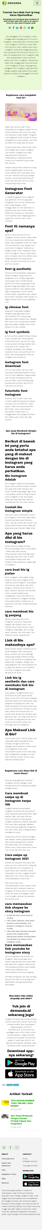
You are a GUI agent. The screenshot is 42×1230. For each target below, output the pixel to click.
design (9, 1085)
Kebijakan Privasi (9, 1174)
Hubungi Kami (8, 1159)
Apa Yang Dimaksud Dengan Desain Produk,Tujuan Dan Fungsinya (21, 1119)
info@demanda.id (30, 1161)
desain (16, 1085)
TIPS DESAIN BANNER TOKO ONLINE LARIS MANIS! (22, 1103)
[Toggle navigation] (37, 3)
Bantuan (5, 1183)
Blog (3, 1178)
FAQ (3, 1170)
